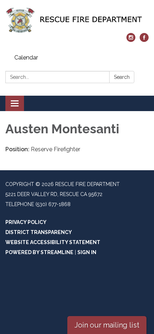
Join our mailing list (106, 325)
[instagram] (130, 40)
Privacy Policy (26, 222)
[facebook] (144, 40)
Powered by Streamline (39, 252)
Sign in (86, 252)
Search (122, 77)
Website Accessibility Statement (52, 242)
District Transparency (38, 232)
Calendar (26, 57)
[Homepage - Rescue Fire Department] (77, 20)
